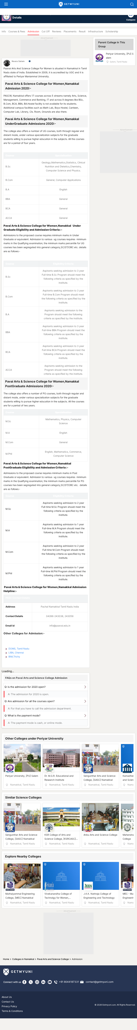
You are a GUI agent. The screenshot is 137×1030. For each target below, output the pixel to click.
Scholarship (111, 31)
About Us (7, 997)
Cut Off (46, 31)
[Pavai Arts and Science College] (7, 16)
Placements (70, 31)
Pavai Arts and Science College (53, 959)
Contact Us (8, 1001)
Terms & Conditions (12, 1011)
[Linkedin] (43, 982)
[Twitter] (30, 982)
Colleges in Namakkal (23, 959)
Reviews (56, 31)
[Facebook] (24, 982)
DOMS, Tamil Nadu (19, 648)
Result (82, 31)
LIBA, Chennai (16, 652)
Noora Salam (18, 61)
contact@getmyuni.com (99, 981)
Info (4, 31)
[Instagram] (37, 982)
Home (6, 959)
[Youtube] (49, 982)
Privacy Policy (9, 1006)
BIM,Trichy (14, 656)
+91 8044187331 (69, 981)
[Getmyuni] (68, 4)
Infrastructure (95, 31)
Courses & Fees (16, 31)
